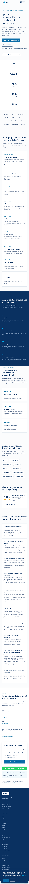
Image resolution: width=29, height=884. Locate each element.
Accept (6, 880)
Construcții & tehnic (18, 472)
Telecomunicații (19, 476)
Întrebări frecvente (6, 860)
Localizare (4, 811)
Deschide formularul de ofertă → (14, 761)
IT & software (6, 472)
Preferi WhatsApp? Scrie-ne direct (15, 768)
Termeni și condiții (6, 867)
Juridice (3, 835)
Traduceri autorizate (6, 804)
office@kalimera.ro (6, 717)
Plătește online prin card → (8, 736)
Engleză (3, 818)
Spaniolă (3, 827)
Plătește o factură (5, 865)
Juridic (4, 460)
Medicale (4, 839)
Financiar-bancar (14, 460)
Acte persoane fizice (6, 808)
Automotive (16, 468)
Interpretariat (4, 813)
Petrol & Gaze (5, 844)
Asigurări (17, 464)
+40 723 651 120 (5, 723)
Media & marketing (7, 476)
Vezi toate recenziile (10, 504)
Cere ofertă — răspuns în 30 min (11, 40)
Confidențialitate (5, 869)
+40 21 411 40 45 (5, 712)
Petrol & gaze (6, 468)
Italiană (3, 825)
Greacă (3, 829)
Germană (4, 821)
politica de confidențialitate (10, 782)
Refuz (12, 880)
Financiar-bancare (6, 837)
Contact (3, 863)
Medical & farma (7, 464)
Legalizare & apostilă (6, 806)
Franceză (4, 823)
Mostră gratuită (7, 44)
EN (23, 2)
